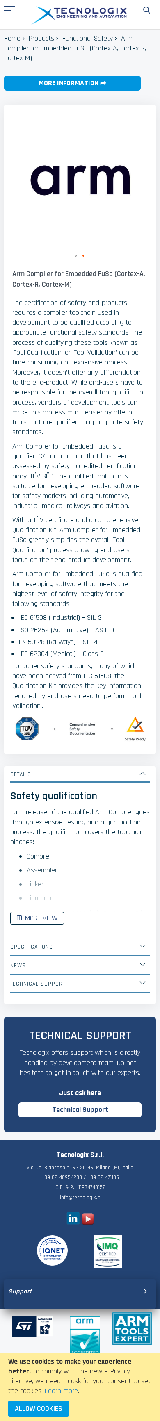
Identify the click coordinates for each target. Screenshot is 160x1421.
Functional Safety (87, 38)
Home (12, 38)
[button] (76, 256)
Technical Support (37, 984)
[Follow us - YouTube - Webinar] (88, 1222)
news (18, 965)
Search (146, 10)
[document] (80, 1387)
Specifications (31, 947)
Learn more (61, 1391)
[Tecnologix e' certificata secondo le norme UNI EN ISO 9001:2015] (52, 1250)
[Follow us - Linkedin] (73, 1222)
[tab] (80, 774)
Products (41, 38)
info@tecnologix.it (80, 1197)
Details (20, 774)
